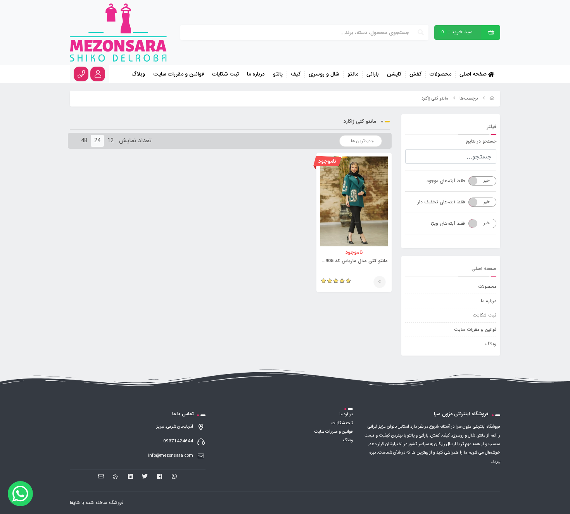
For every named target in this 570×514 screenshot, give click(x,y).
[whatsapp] (174, 476)
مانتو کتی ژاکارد (434, 98)
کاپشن (394, 74)
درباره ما (256, 74)
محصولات (440, 74)
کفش (415, 74)
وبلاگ (138, 74)
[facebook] (159, 476)
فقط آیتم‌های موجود (446, 180)
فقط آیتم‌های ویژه (447, 223)
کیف (296, 74)
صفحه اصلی (473, 74)
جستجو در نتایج (481, 141)
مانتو (352, 74)
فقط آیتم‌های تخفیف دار (441, 202)
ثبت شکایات (225, 74)
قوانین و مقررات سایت (178, 74)
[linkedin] (130, 476)
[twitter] (145, 476)
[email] (101, 476)
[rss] (115, 476)
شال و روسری (324, 74)
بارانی (372, 74)
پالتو (278, 74)
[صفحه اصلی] (492, 98)
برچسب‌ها (468, 98)
